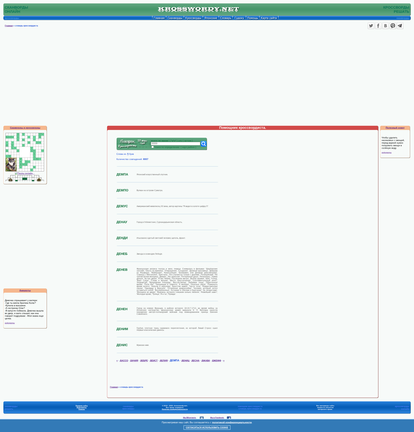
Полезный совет (395, 127)
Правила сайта (82, 406)
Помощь (81, 409)
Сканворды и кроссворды (25, 127)
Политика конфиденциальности (175, 409)
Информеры (82, 407)
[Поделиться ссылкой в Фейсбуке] (378, 26)
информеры (10, 323)
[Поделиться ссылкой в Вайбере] (393, 26)
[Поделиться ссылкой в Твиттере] (371, 26)
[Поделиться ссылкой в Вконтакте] (385, 26)
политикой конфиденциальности (232, 422)
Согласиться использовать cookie (207, 427)
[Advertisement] (207, 54)
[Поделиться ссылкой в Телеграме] (400, 26)
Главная (9, 26)
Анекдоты (25, 290)
